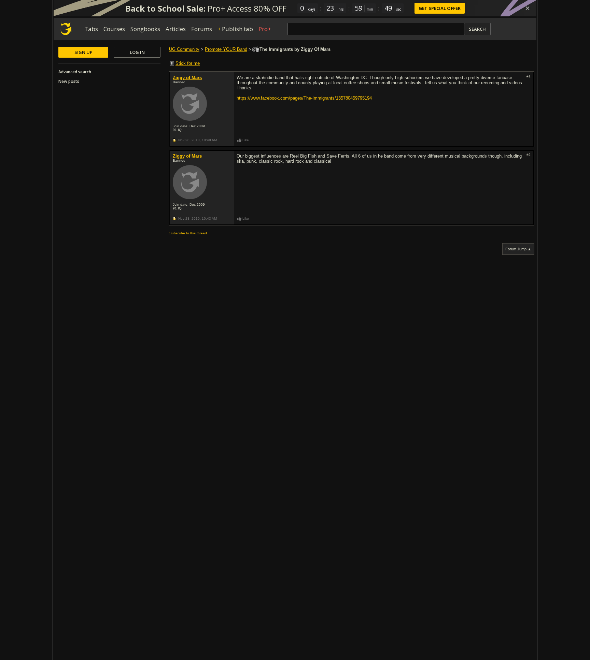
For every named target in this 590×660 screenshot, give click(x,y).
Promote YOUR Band (226, 49)
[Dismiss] (527, 8)
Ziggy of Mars (187, 77)
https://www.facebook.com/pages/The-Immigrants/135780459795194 (304, 98)
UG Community (184, 49)
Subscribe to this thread (188, 233)
